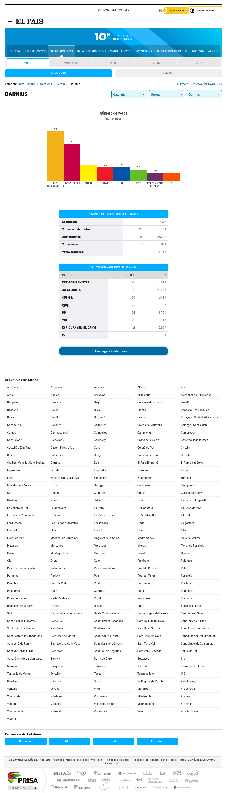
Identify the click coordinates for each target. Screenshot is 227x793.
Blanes (141, 410)
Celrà (97, 447)
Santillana (104, 773)
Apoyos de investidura (136, 51)
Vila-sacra (100, 711)
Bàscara (56, 402)
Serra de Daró (103, 658)
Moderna (81, 787)
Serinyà (55, 658)
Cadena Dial (139, 780)
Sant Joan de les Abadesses (24, 636)
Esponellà (100, 470)
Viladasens (101, 696)
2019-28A (71, 63)
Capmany (100, 440)
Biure (97, 410)
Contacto (45, 759)
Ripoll (97, 598)
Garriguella (188, 485)
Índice (108, 763)
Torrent (142, 666)
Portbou (186, 583)
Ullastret (12, 681)
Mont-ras (99, 553)
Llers (140, 530)
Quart (54, 590)
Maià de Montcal (191, 538)
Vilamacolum (145, 703)
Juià (140, 500)
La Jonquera (58, 508)
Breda (141, 417)
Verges (55, 688)
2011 (199, 63)
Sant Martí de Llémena (108, 643)
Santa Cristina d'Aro (106, 613)
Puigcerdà (13, 590)
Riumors (56, 605)
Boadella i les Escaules (195, 410)
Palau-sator (58, 568)
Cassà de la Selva (148, 440)
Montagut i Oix (59, 553)
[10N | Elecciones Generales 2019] (113, 36)
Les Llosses (14, 523)
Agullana (12, 387)
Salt (9, 613)
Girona (55, 492)
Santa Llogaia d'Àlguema (152, 613)
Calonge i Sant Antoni (194, 425)
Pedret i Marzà (146, 575)
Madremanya (145, 538)
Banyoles (12, 402)
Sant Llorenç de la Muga (66, 643)
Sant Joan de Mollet (63, 636)
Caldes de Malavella (149, 425)
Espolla (55, 470)
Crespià (185, 455)
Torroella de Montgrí (19, 673)
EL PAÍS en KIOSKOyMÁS (201, 759)
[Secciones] (10, 21)
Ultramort (57, 681)
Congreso (58, 73)
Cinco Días (122, 780)
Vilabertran (188, 688)
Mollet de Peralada (192, 545)
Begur (98, 402)
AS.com (161, 773)
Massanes (57, 545)
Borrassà (99, 417)
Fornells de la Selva (19, 485)
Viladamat (57, 696)
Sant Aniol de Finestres (21, 621)
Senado (169, 73)
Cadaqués (100, 425)
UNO (92, 780)
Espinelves (13, 470)
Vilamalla (186, 703)
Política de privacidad (117, 759)
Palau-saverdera (104, 568)
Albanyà (99, 387)
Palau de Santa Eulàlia (21, 568)
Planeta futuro (171, 780)
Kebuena (187, 780)
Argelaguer (144, 394)
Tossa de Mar (145, 673)
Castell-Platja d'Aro (62, 447)
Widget (212, 51)
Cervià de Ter (145, 447)
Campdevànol (59, 432)
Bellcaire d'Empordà (150, 402)
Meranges (100, 545)
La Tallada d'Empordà (20, 515)
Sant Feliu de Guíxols (193, 621)
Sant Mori (57, 651)
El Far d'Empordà (148, 462)
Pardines (12, 575)
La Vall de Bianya (104, 515)
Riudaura (186, 598)
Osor (97, 560)
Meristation (181, 787)
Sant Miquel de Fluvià (20, 651)
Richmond (59, 787)
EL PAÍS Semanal (155, 780)
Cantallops (57, 440)
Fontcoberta (145, 477)
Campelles (100, 432)
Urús (97, 681)
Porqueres (144, 583)
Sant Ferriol (58, 628)
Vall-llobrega (189, 681)
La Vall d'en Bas (147, 515)
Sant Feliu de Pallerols (21, 628)
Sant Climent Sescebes (108, 621)
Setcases (143, 658)
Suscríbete (177, 10)
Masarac (12, 545)
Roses (98, 605)
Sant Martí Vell (146, 643)
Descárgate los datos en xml (113, 351)
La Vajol (55, 515)
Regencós (187, 590)
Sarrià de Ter (189, 651)
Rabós (141, 590)
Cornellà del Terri (148, 455)
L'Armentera (145, 508)
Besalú (185, 402)
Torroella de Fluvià (192, 666)
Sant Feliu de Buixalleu (151, 621)
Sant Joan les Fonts (106, 636)
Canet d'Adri (14, 440)
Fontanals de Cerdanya (65, 477)
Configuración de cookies (164, 759)
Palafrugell (144, 560)
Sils (183, 658)
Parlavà (55, 575)
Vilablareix (13, 696)
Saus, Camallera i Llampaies (24, 658)
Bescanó (12, 410)
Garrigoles (143, 485)
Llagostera (187, 523)
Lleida (113, 741)
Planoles (12, 583)
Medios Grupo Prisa (22, 788)
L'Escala (186, 515)
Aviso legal (97, 759)
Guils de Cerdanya (192, 492)
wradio (105, 780)
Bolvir (10, 417)
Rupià (141, 605)
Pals (183, 568)
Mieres (141, 545)
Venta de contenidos (64, 759)
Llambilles (13, 530)
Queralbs (99, 590)
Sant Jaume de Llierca (195, 628)
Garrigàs (99, 485)
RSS (116, 763)
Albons (141, 387)
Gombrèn (100, 492)
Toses (97, 673)
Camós (11, 432)
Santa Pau (57, 621)
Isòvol (54, 500)
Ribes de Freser (16, 598)
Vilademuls (144, 696)
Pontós (98, 583)
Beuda (55, 410)
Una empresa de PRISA (23, 777)
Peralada (186, 575)
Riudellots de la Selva (20, 605)
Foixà (10, 477)
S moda (140, 787)
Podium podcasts (103, 787)
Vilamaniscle (15, 711)
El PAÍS (62, 773)
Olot (9, 560)
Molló (10, 553)
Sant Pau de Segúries (107, 651)
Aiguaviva (57, 387)
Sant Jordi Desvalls (149, 636)
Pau (96, 575)
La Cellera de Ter (17, 508)
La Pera (99, 508)
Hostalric (12, 500)
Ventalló (12, 688)
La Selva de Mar (191, 508)
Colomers (57, 455)
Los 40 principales (83, 773)
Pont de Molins (60, 583)
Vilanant (56, 711)
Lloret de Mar (15, 538)
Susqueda (57, 666)
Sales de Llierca (191, 605)
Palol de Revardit (148, 568)
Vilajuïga (56, 703)
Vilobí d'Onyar (189, 711)
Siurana (12, 666)
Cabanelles (14, 425)
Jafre (97, 500)
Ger (9, 492)
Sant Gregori (102, 628)
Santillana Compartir (127, 773)
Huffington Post (67, 780)
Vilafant (12, 703)
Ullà (183, 673)
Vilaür (141, 711)
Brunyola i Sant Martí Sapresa (199, 417)
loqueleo (160, 787)
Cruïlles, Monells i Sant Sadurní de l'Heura (26, 462)
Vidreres (142, 688)
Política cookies (139, 759)
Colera (11, 455)
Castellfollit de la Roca (194, 440)
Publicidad (83, 759)
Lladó (140, 523)
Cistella (185, 447)
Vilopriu (12, 719)
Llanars (55, 530)
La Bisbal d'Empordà (193, 500)
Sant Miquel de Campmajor (198, 643)
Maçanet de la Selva (106, 538)
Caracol (191, 773)
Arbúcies (99, 394)
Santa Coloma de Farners (66, 613)
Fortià (54, 485)
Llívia (184, 530)
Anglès (55, 394)
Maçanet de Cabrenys (64, 538)
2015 (156, 63)
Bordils (55, 417)
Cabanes (56, 425)
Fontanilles (100, 477)
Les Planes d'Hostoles (64, 523)
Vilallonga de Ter (104, 703)
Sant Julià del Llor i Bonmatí (198, 636)
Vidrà (97, 688)
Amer (10, 394)
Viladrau (186, 696)
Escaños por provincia (102, 51)
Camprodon (188, 432)
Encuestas (198, 51)
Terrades (99, 666)
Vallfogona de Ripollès (151, 681)
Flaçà (184, 470)
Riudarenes (144, 598)
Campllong (144, 432)
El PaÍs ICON (122, 787)
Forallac (186, 477)
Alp (183, 387)
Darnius (55, 462)
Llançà (98, 530)
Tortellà (55, 673)
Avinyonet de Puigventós (196, 394)
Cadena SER (146, 773)
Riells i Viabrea (60, 598)
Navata (141, 553)
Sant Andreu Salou (192, 613)
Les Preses (101, 523)
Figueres (142, 470)
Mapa (80, 51)
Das (96, 462)
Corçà (98, 455)
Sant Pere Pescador (149, 651)
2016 (113, 63)
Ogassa (185, 553)
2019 (27, 63)
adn (175, 773)
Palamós (186, 560)
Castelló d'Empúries (19, 447)
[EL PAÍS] (30, 21)
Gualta (141, 492)
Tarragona (157, 741)
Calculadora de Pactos (171, 51)
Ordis (54, 560)
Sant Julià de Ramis (19, 643)
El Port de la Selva (192, 462)
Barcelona (26, 741)
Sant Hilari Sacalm (149, 628)
